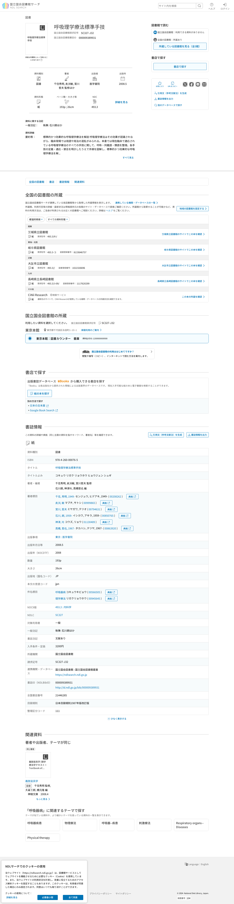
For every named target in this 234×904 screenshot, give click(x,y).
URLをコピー (172, 86)
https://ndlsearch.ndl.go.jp (71, 675)
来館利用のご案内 (90, 330)
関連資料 (79, 182)
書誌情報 (64, 182)
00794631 (94, 509)
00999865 (89, 503)
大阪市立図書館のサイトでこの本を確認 (182, 265)
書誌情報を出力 (165, 98)
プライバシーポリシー (100, 893)
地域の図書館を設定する (192, 208)
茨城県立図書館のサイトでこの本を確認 (182, 234)
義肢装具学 (31, 781)
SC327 (59, 615)
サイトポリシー (123, 893)
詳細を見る (121, 102)
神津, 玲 (59, 522)
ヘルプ (211, 8)
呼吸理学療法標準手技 (68, 467)
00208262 (115, 496)
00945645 (94, 598)
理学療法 (60, 598)
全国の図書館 (36, 182)
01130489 (89, 522)
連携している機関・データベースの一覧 (135, 202)
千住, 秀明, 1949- (65, 496)
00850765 (107, 515)
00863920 (110, 528)
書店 (51, 182)
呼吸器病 (60, 592)
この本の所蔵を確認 (192, 296)
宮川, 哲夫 (61, 509)
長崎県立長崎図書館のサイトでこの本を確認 (179, 281)
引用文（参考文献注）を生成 (172, 93)
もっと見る (41, 799)
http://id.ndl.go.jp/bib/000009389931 (77, 687)
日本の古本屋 (38, 405)
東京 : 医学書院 (64, 537)
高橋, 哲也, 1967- (65, 528)
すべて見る (128, 157)
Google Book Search (42, 410)
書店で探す (180, 66)
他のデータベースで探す (170, 105)
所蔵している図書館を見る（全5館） (180, 46)
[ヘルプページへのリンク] (41, 59)
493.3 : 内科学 (63, 607)
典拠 (130, 496)
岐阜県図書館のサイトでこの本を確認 (183, 249)
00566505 (94, 592)
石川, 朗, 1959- (63, 515)
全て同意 (73, 897)
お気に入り (160, 86)
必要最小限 (47, 897)
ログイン (225, 8)
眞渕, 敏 (59, 503)
